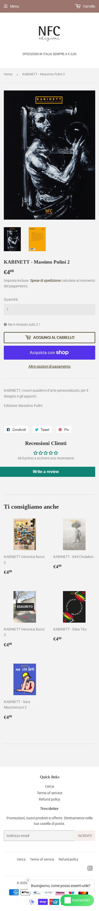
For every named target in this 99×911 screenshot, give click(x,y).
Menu (14, 6)
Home (8, 74)
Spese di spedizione (45, 280)
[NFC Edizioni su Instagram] (90, 869)
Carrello (88, 6)
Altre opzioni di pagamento (49, 366)
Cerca (49, 786)
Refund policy (49, 799)
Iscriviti (85, 836)
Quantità (11, 299)
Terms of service (49, 793)
